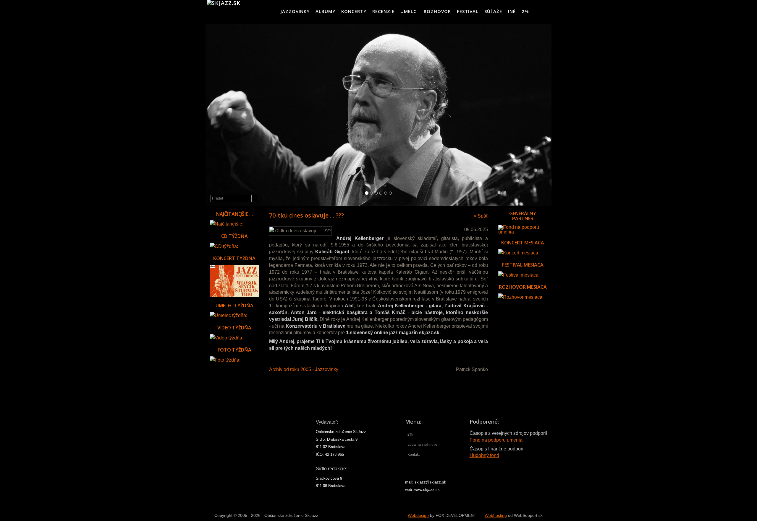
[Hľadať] (254, 198)
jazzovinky (295, 11)
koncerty (353, 11)
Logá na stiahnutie (422, 444)
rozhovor (437, 11)
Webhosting (496, 515)
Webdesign (418, 515)
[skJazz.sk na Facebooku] (546, 11)
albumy (325, 11)
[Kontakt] (537, 11)
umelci (409, 11)
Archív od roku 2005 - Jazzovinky (303, 369)
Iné (512, 11)
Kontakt (413, 455)
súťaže (493, 11)
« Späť (481, 215)
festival (467, 11)
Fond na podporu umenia (496, 439)
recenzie (383, 11)
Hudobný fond (484, 455)
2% (525, 11)
